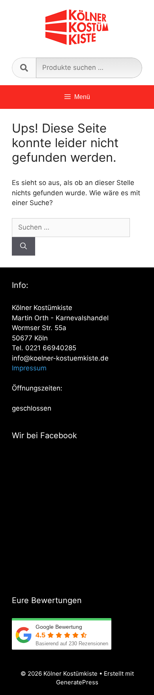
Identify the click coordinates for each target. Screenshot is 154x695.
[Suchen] (23, 246)
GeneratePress (77, 682)
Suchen (24, 68)
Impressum (29, 368)
